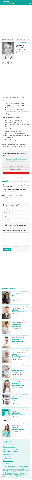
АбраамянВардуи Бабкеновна (18, 428)
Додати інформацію (8, 459)
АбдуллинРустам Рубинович (18, 369)
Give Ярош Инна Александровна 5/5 (17, 228)
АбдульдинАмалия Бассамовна (18, 384)
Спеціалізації (6, 456)
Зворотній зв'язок (8, 461)
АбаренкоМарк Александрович (18, 311)
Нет (10, 225)
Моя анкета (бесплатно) (16, 166)
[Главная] (9, 2)
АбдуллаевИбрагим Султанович (18, 340)
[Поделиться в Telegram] (3, 63)
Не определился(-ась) (20, 225)
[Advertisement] (16, 21)
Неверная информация (16, 169)
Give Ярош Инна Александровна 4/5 (16, 228)
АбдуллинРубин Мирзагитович (18, 355)
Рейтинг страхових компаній (11, 449)
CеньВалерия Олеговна (17, 296)
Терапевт (18, 42)
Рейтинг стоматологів (9, 447)
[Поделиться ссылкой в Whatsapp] (11, 63)
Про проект (6, 463)
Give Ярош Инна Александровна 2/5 (13, 228)
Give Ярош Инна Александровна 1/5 (12, 228)
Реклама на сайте (8, 454)
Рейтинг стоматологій (9, 445)
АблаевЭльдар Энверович (17, 399)
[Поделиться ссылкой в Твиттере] (8, 63)
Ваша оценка (6, 228)
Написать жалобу (16, 173)
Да (6, 225)
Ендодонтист (23, 42)
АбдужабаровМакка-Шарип (16, 325)
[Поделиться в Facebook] (5, 63)
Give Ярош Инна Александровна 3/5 (14, 228)
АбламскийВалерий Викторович (18, 414)
